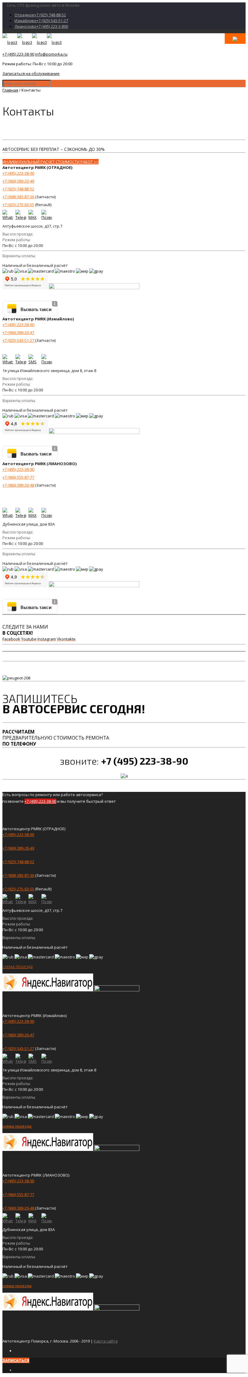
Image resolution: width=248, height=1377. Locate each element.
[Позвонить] (46, 215)
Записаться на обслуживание (31, 73)
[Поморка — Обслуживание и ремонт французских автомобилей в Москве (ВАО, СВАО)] (32, 42)
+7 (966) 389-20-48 (18, 485)
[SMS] (33, 359)
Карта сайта (106, 1341)
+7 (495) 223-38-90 (18, 54)
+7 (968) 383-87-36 (18, 196)
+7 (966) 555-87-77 (18, 477)
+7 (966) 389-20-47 (18, 332)
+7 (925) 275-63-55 (18, 204)
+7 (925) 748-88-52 (18, 189)
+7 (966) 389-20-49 (18, 181)
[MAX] (33, 215)
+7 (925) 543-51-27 (18, 340)
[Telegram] (20, 215)
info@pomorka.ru (51, 54)
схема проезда (17, 966)
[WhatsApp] (7, 215)
